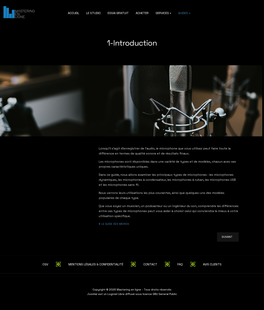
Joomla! (92, 294)
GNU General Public (165, 294)
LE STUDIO (93, 13)
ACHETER (142, 13)
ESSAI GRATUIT (118, 13)
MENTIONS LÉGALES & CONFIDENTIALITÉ (95, 264)
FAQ (180, 264)
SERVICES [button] (162, 13)
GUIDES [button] (183, 13)
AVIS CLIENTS (212, 264)
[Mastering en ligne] (20, 11)
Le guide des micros (115, 224)
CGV (45, 264)
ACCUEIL (73, 13)
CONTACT (150, 264)
